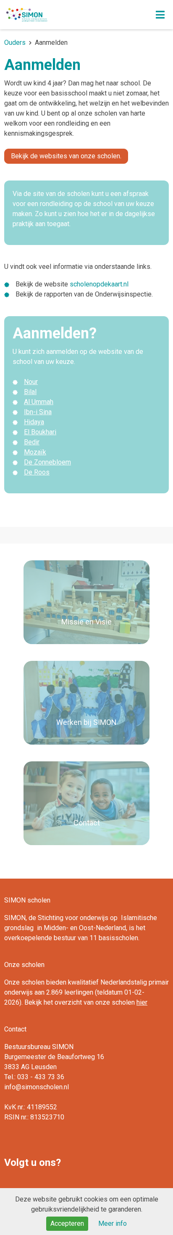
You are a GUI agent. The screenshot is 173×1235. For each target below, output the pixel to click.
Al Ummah (38, 402)
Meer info (112, 1223)
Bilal (30, 392)
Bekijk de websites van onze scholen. (66, 156)
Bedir (31, 442)
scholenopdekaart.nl (99, 284)
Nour (31, 382)
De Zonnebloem (47, 462)
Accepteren (67, 1223)
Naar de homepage (66, 14)
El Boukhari (40, 432)
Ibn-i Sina (38, 412)
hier (141, 1002)
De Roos (37, 472)
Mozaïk (35, 452)
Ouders (15, 42)
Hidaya (34, 422)
